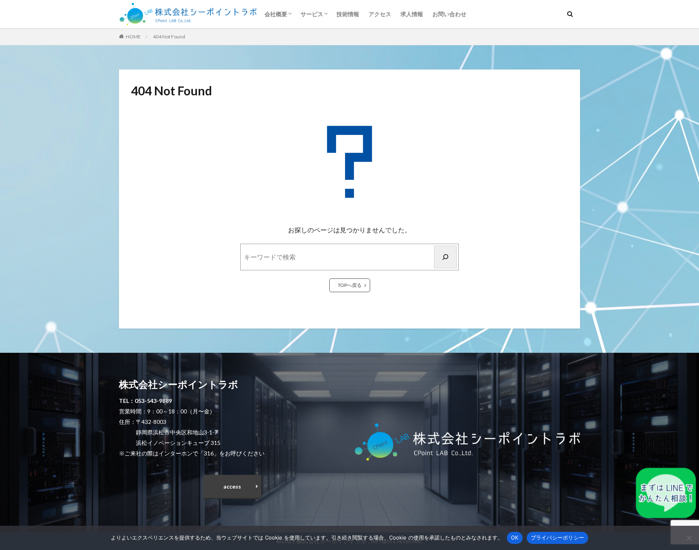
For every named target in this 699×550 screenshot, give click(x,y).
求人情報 (411, 14)
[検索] (445, 257)
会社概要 (276, 14)
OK (515, 537)
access (232, 486)
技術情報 (348, 14)
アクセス (380, 14)
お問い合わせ (449, 14)
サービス (312, 14)
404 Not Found (169, 37)
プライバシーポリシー (558, 537)
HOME (133, 37)
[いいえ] (689, 538)
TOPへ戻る (350, 285)
